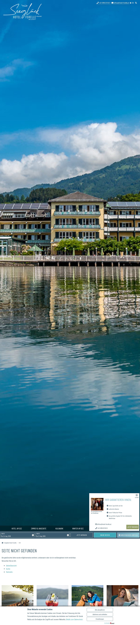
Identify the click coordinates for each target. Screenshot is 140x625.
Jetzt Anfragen (82, 535)
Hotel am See (17, 528)
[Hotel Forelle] (22, 11)
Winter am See (78, 528)
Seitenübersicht (11, 565)
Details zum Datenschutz (74, 619)
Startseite (9, 572)
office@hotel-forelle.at (121, 3)
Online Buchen (105, 535)
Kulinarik (59, 528)
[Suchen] (136, 3)
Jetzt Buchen (132, 527)
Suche (8, 569)
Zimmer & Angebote (38, 528)
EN (133, 3)
